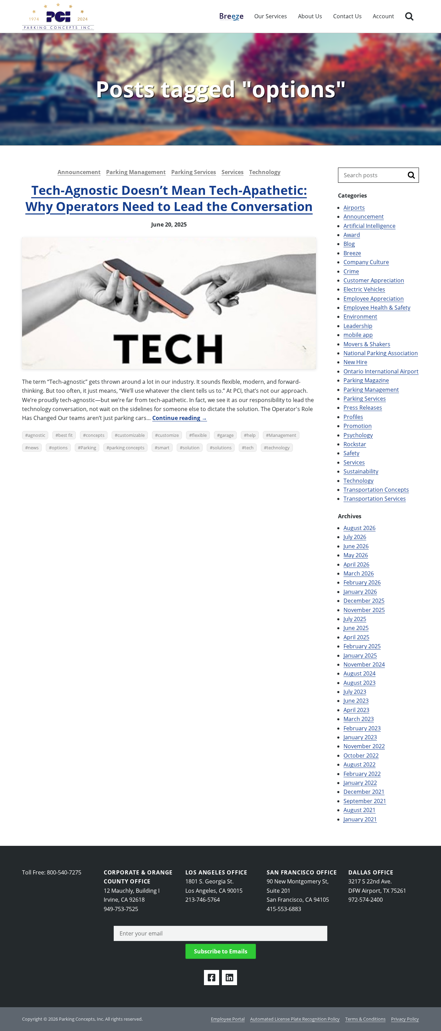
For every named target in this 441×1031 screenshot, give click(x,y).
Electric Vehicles (364, 289)
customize (168, 435)
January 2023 (360, 737)
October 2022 (361, 755)
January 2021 (360, 819)
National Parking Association (380, 353)
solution (191, 447)
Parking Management (136, 172)
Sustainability (360, 471)
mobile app (358, 335)
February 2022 (362, 774)
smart (163, 447)
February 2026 (362, 582)
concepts (95, 435)
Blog (349, 244)
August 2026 (359, 528)
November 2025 (364, 610)
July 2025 (354, 619)
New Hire (355, 362)
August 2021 (359, 810)
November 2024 (364, 664)
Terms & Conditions (365, 1019)
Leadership (357, 326)
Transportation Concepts (376, 489)
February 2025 (362, 646)
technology (278, 447)
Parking (88, 447)
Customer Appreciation (373, 280)
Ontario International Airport (381, 371)
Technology (264, 172)
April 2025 (356, 637)
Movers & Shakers (366, 344)
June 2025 (356, 628)
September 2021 (364, 801)
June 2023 (356, 700)
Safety (351, 453)
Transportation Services (374, 498)
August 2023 (359, 683)
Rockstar (354, 444)
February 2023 (362, 728)
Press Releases (362, 407)
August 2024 (359, 673)
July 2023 (354, 691)
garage (227, 435)
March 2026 (358, 573)
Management (282, 435)
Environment (360, 316)
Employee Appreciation (373, 298)
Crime (351, 271)
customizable (131, 435)
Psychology (358, 435)
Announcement (79, 172)
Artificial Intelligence (369, 226)
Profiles (353, 417)
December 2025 (363, 600)
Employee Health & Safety (376, 307)
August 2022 (359, 764)
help (251, 435)
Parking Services (193, 172)
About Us (310, 16)
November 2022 (364, 746)
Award (351, 235)
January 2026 (360, 591)
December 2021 (363, 791)
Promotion (357, 426)
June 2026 (356, 546)
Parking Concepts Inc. (58, 16)
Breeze (228, 16)
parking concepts (126, 447)
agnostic (36, 435)
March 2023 (358, 719)
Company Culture (366, 262)
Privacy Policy (405, 1019)
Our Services (270, 16)
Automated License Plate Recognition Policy (295, 1019)
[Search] (409, 16)
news (33, 447)
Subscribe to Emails (220, 951)
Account (383, 16)
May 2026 (355, 555)
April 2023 (356, 710)
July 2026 (354, 537)
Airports (354, 207)
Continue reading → (179, 418)
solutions (222, 447)
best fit (65, 435)
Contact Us (347, 16)
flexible (199, 435)
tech (249, 447)
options (60, 447)
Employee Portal (228, 1019)
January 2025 (360, 655)
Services (233, 172)
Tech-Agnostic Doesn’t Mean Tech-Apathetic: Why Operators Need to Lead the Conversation (169, 198)
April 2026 (356, 564)
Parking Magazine (366, 380)
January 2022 (360, 783)
